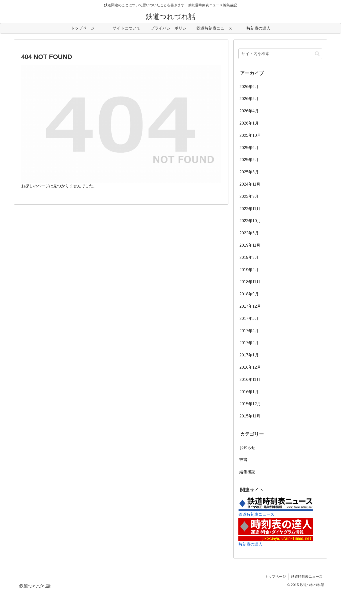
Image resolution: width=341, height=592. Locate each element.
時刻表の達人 (250, 544)
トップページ (275, 576)
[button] (317, 54)
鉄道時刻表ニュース (256, 514)
